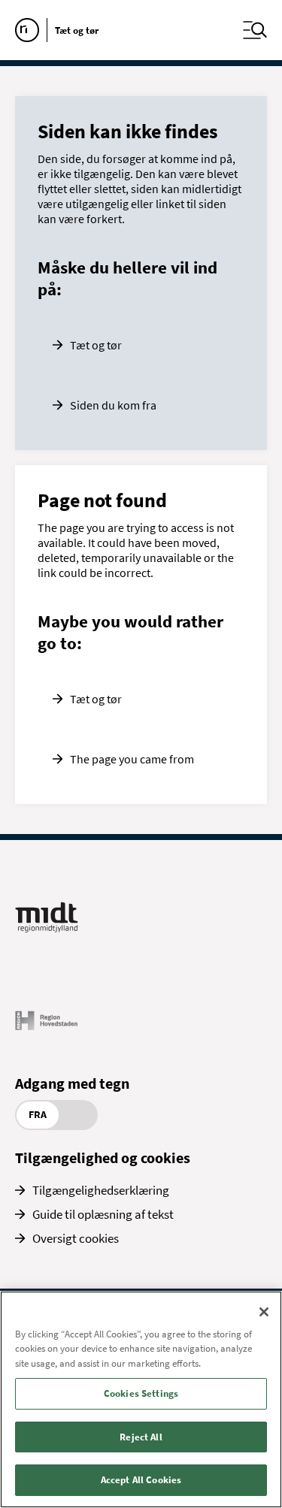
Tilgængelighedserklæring (100, 1190)
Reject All (141, 1437)
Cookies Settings (141, 1393)
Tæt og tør (96, 344)
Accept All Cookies (141, 1479)
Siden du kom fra (113, 405)
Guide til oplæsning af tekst (103, 1214)
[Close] (263, 1311)
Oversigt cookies (75, 1238)
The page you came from (132, 758)
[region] (141, 1399)
